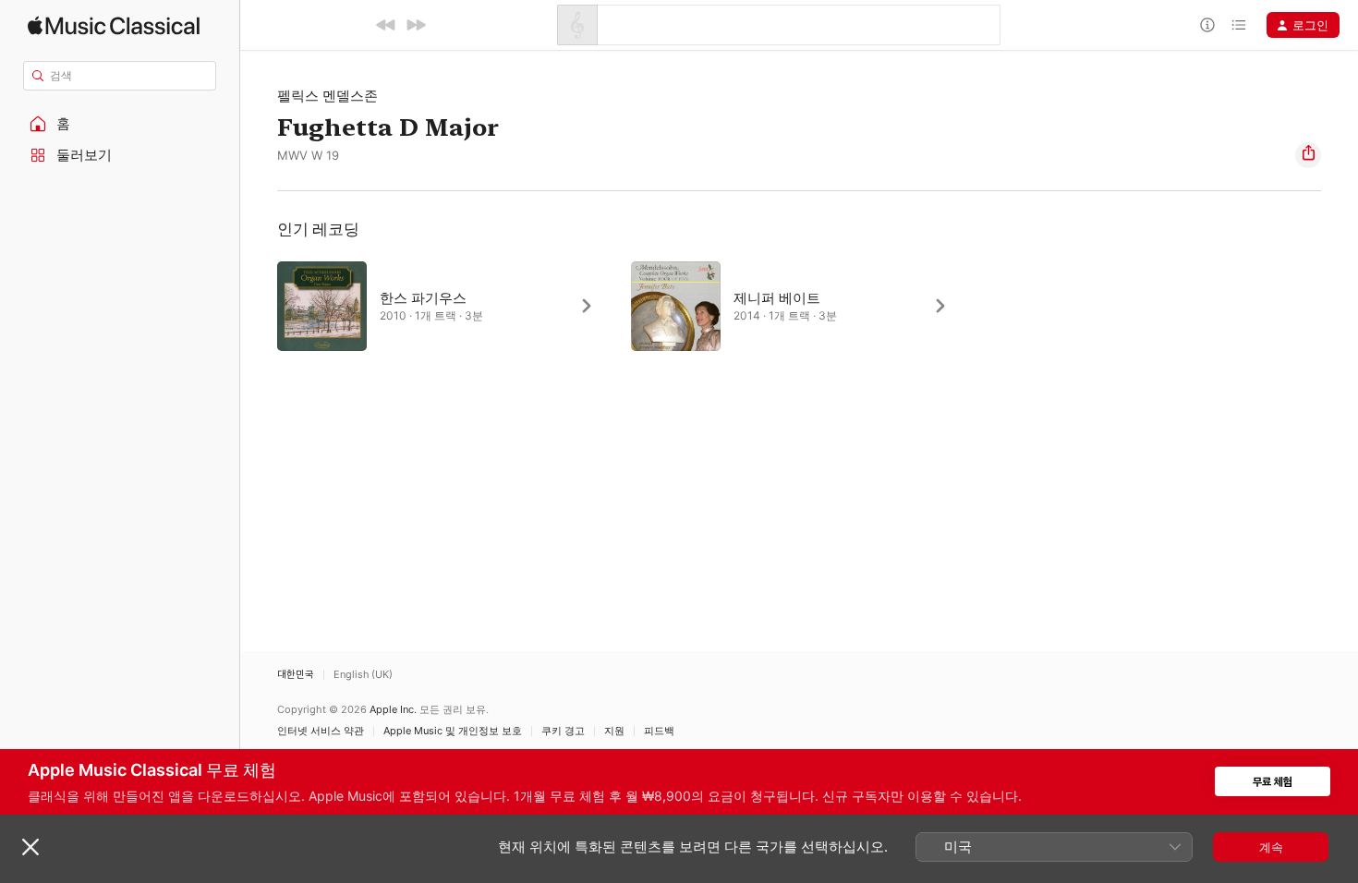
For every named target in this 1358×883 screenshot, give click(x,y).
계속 (1271, 847)
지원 (614, 731)
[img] (114, 25)
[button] (120, 124)
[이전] (386, 25)
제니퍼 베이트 (777, 298)
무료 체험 (1272, 782)
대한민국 (295, 675)
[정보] (1207, 25)
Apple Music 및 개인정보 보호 (452, 731)
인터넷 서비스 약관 (320, 731)
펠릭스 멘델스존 (327, 95)
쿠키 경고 (563, 731)
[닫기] (30, 847)
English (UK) (363, 675)
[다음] (415, 25)
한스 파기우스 (423, 298)
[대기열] (1239, 25)
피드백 (659, 731)
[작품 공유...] (1308, 155)
